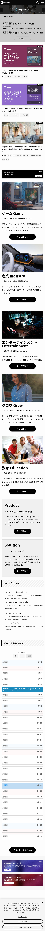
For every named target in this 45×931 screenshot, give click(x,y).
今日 (29, 656)
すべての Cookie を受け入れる (22, 927)
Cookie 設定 (22, 917)
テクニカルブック (22, 77)
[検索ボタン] (37, 2)
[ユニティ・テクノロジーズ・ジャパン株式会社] (5, 2)
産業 (3, 159)
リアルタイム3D (17, 155)
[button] (1, 10)
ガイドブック (7, 77)
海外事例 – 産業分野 (36, 155)
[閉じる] (42, 902)
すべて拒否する (22, 921)
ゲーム (14, 77)
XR (10, 155)
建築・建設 (26, 155)
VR (7, 155)
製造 (7, 159)
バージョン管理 (24, 115)
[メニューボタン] (42, 2)
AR (5, 155)
